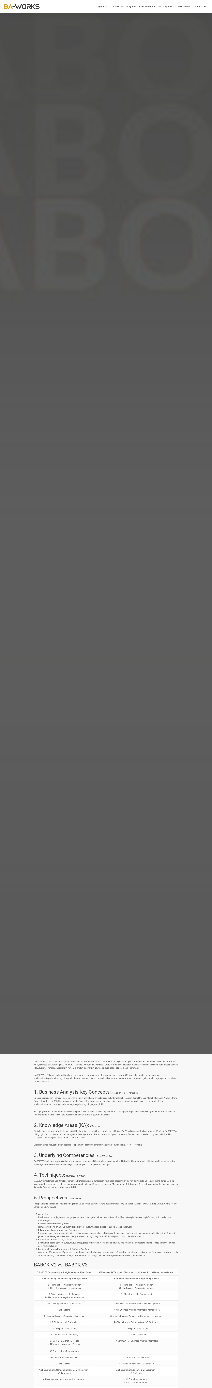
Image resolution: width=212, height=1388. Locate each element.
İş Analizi (106, 546)
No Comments (124, 563)
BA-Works (86, 563)
